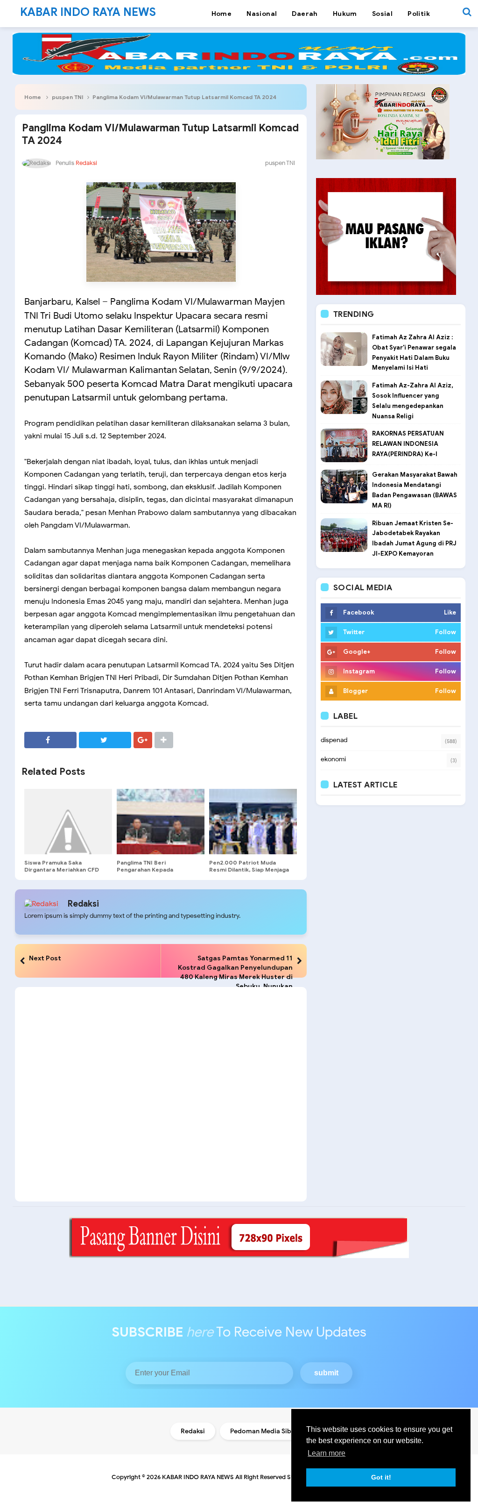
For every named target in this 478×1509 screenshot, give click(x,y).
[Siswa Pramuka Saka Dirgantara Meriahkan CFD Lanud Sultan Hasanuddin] (68, 821)
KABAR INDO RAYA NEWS (198, 1477)
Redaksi (83, 904)
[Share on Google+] (143, 740)
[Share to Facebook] (50, 740)
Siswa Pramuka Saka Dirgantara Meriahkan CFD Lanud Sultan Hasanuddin (61, 869)
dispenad (334, 740)
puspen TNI (68, 96)
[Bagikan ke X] (105, 740)
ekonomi (333, 759)
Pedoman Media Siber (264, 1431)
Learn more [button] (326, 1453)
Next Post (45, 958)
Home (32, 96)
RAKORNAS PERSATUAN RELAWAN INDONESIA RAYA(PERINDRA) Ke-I (408, 443)
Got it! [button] (381, 1477)
